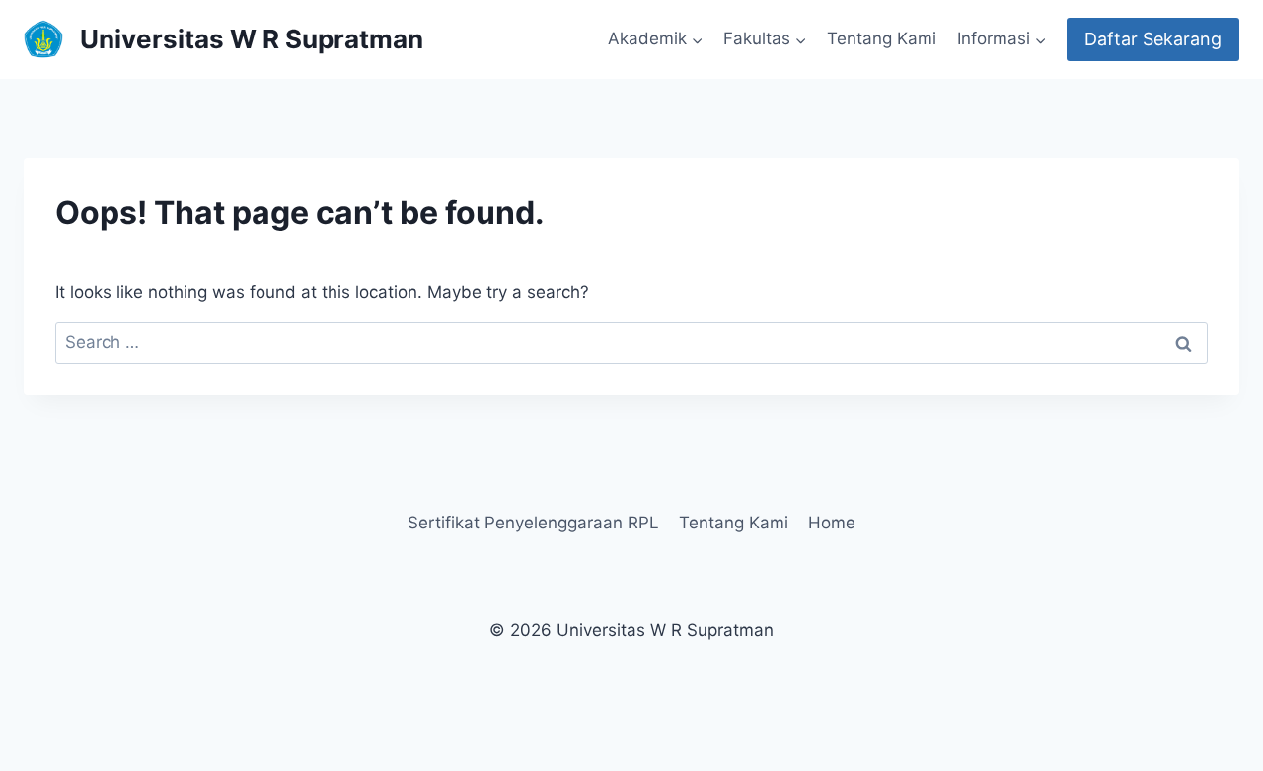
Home (831, 522)
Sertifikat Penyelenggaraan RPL (533, 522)
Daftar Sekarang (1153, 39)
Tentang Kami (881, 38)
